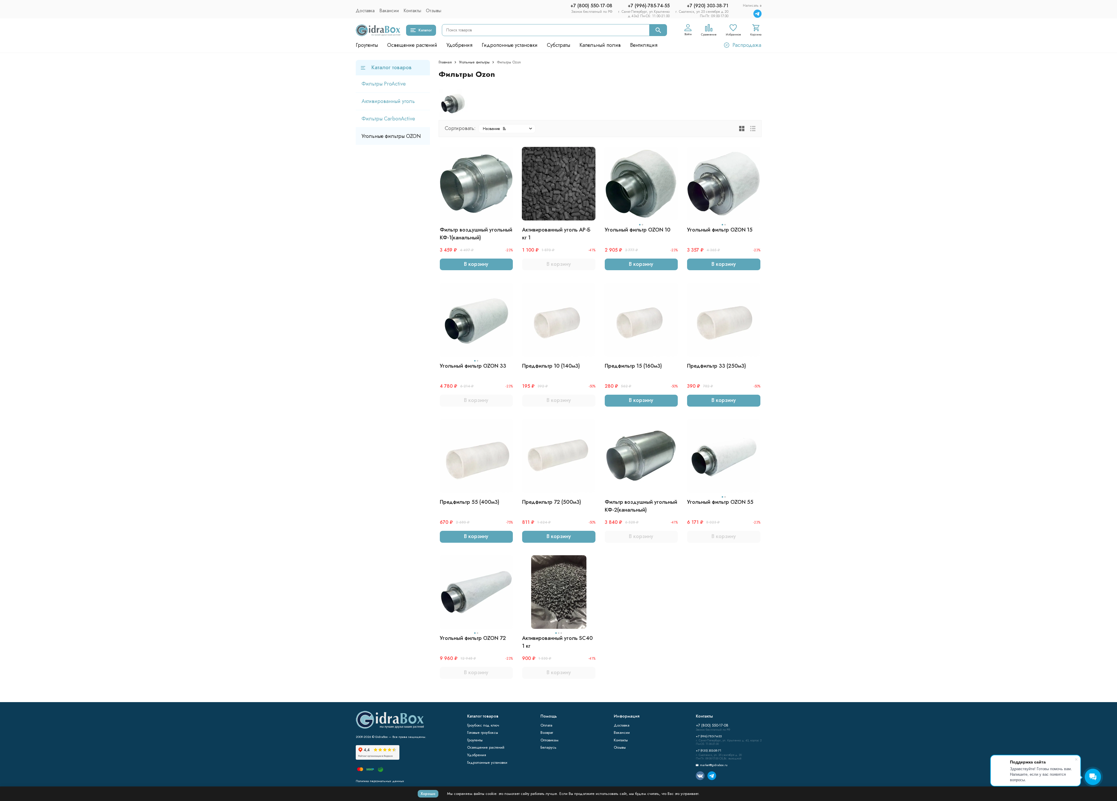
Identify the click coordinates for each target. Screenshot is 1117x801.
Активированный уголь (388, 101)
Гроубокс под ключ (483, 725)
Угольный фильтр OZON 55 (720, 502)
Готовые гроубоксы (482, 732)
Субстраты (558, 45)
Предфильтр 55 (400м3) (469, 502)
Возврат (546, 732)
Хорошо (428, 793)
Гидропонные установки (510, 45)
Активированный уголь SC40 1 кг (557, 642)
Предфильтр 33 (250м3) (716, 366)
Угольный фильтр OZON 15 (720, 230)
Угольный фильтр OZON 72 (473, 638)
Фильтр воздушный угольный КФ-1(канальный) (476, 233)
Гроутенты (367, 45)
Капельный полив (600, 45)
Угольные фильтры (474, 62)
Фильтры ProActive (384, 84)
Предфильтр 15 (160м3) (633, 366)
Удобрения (459, 45)
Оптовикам (549, 740)
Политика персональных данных (380, 781)
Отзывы (433, 10)
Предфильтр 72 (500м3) (551, 502)
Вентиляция (643, 45)
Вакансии (389, 10)
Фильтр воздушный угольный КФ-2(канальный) (641, 506)
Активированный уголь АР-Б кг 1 (556, 233)
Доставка (365, 10)
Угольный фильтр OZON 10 (637, 230)
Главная (445, 62)
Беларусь (548, 747)
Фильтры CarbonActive (388, 118)
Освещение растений (412, 45)
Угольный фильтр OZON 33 (473, 366)
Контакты (412, 10)
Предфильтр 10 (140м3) (551, 366)
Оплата (546, 725)
